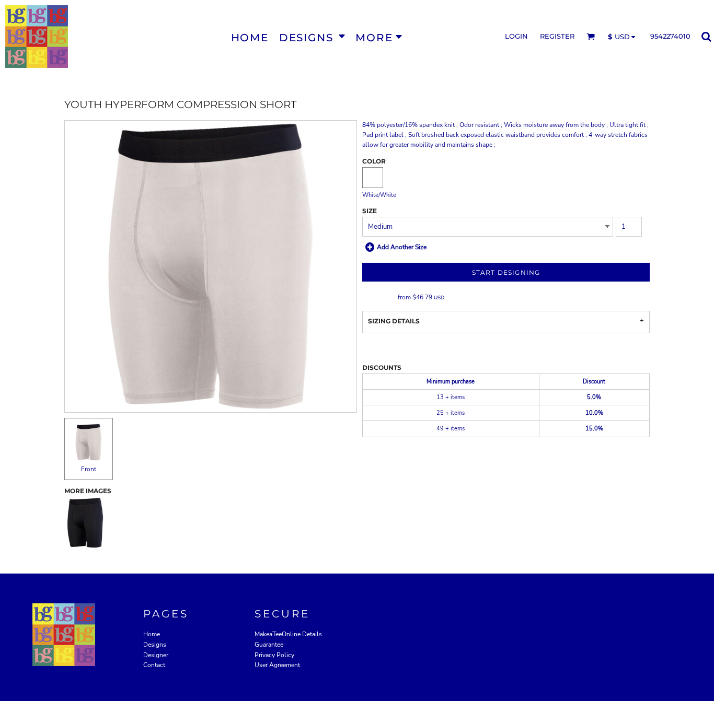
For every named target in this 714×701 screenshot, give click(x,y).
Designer (155, 655)
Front (88, 469)
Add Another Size (402, 247)
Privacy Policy (274, 655)
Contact (154, 665)
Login (516, 36)
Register (557, 36)
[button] (312, 36)
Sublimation (379, 297)
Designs (154, 644)
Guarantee (269, 644)
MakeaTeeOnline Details (288, 634)
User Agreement (277, 665)
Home (151, 634)
